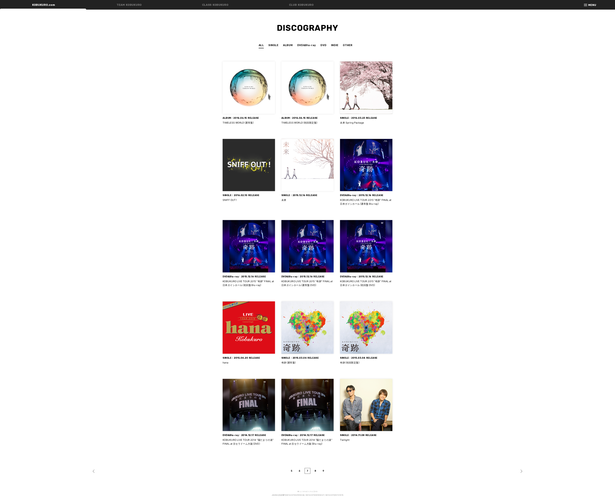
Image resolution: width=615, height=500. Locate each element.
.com (43, 4)
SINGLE (273, 45)
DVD (323, 45)
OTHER (347, 45)
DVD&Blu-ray (306, 45)
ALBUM (288, 45)
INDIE (334, 45)
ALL (261, 45)
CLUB (301, 4)
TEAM (129, 4)
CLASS (215, 4)
